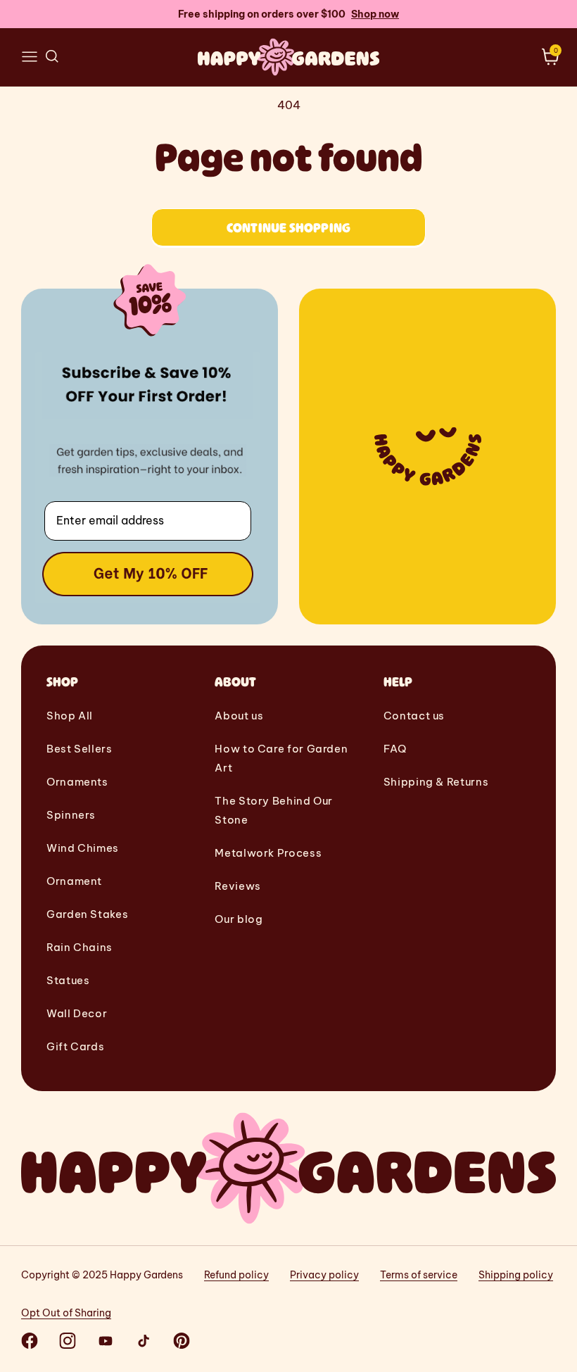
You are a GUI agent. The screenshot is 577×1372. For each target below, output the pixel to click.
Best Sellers (79, 748)
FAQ (395, 748)
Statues (67, 980)
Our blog (238, 919)
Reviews (237, 886)
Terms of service (418, 1275)
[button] (29, 57)
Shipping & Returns (436, 781)
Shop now (375, 14)
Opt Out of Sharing (66, 1313)
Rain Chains (79, 947)
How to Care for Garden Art (281, 758)
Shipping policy (515, 1275)
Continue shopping (288, 227)
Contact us (414, 715)
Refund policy (236, 1275)
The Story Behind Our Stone (274, 810)
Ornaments (77, 781)
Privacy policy (324, 1275)
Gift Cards (75, 1046)
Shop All (69, 715)
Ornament (74, 881)
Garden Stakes (87, 914)
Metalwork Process (268, 853)
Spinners (71, 815)
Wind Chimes (82, 848)
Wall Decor (76, 1013)
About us (239, 715)
